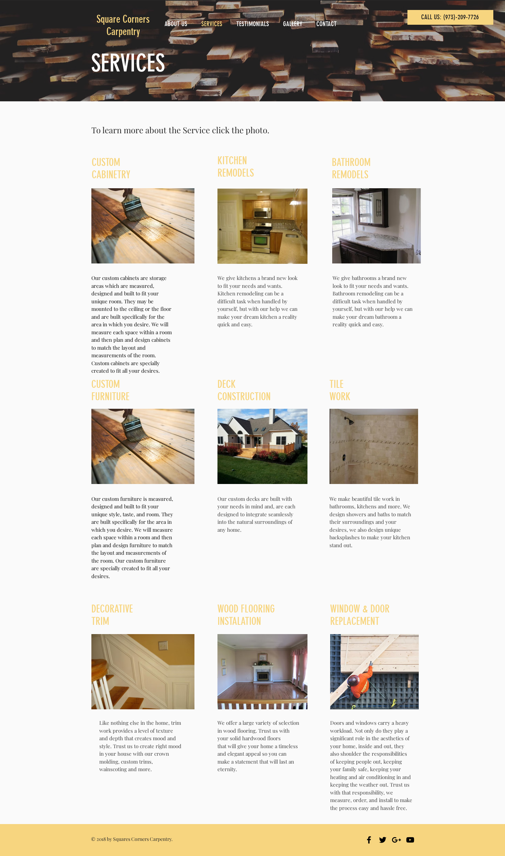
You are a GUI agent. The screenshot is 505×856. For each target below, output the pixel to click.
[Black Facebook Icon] (369, 840)
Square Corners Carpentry (123, 25)
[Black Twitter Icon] (383, 840)
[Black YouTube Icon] (410, 840)
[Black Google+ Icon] (396, 840)
